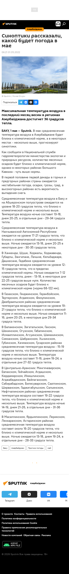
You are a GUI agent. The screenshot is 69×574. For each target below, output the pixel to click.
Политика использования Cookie (19, 522)
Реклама (46, 535)
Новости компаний (12, 535)
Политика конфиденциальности (19, 518)
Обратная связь (31, 535)
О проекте (7, 513)
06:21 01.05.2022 (11, 52)
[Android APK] (12, 545)
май (49, 448)
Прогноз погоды (36, 448)
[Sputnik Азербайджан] (10, 25)
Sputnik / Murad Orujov (14, 96)
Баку (5, 448)
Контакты (19, 513)
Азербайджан (17, 448)
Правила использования (39, 513)
